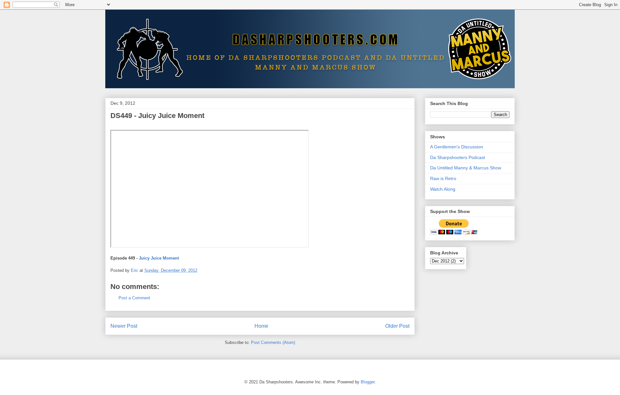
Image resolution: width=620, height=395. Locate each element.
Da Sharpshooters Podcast (457, 157)
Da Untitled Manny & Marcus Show (465, 167)
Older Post (397, 326)
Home (261, 326)
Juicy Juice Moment (159, 258)
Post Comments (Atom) (273, 342)
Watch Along (442, 189)
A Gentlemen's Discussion (456, 146)
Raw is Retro (443, 178)
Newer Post (123, 326)
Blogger (368, 381)
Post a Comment (134, 297)
